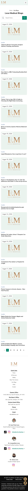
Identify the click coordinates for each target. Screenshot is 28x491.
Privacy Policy (9, 479)
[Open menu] (25, 2)
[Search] (24, 18)
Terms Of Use (18, 479)
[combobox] (11, 18)
